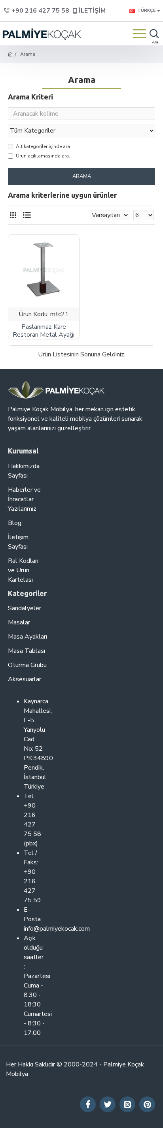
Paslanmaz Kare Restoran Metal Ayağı (43, 331)
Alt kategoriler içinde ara (43, 146)
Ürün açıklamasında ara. (43, 156)
